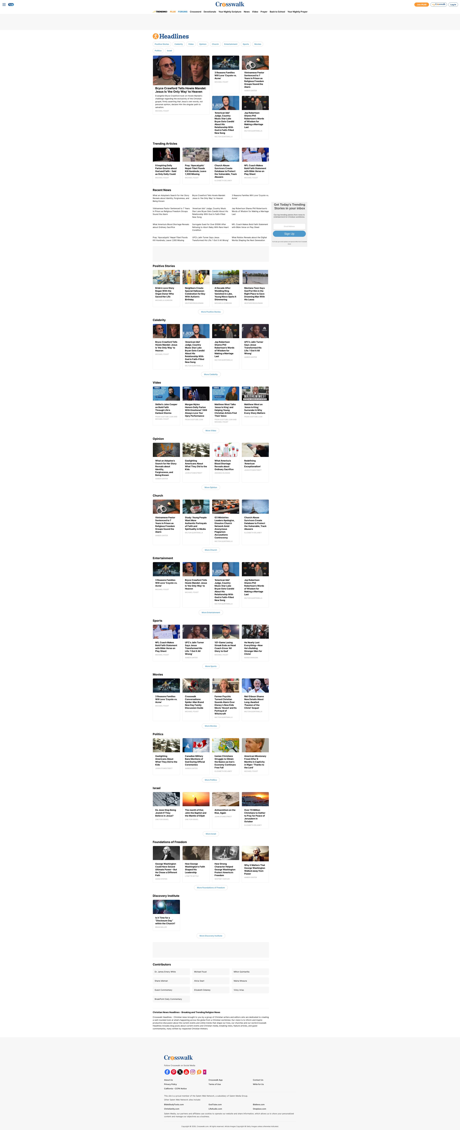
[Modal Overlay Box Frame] (230, 565)
